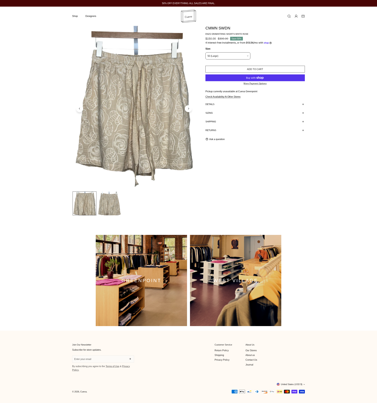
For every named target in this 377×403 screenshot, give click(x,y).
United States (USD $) (291, 384)
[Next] (188, 108)
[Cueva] (188, 16)
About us (250, 355)
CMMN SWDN (217, 28)
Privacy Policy (222, 359)
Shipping (219, 355)
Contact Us (251, 359)
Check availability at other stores (222, 96)
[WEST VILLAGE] (235, 280)
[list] (134, 108)
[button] (303, 16)
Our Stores (251, 350)
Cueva (83, 391)
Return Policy (222, 350)
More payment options (255, 83)
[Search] (289, 16)
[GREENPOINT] (141, 280)
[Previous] (79, 108)
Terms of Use (112, 366)
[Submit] (130, 358)
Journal (249, 364)
